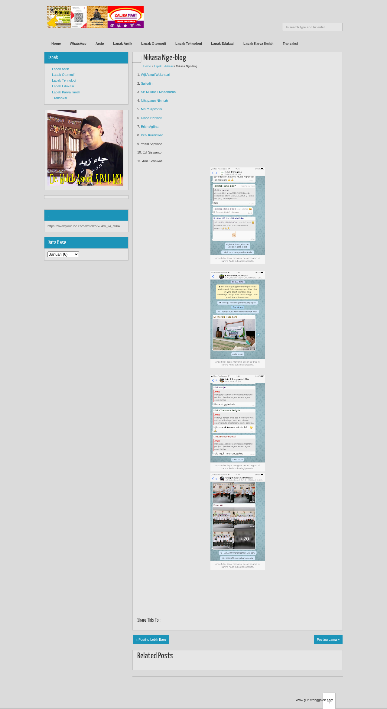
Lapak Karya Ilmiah (258, 43)
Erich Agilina (149, 126)
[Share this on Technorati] (225, 621)
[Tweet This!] (172, 621)
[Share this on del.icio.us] (202, 621)
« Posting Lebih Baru (151, 639)
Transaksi (290, 43)
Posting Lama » (328, 639)
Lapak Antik (122, 43)
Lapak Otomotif (153, 43)
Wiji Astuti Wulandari (155, 74)
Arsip (100, 43)
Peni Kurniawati (152, 135)
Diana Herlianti (151, 118)
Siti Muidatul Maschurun (158, 92)
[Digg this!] (194, 621)
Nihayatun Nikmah (155, 100)
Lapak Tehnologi (188, 43)
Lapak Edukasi (222, 43)
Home (56, 43)
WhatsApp (78, 43)
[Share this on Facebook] (164, 621)
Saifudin (146, 83)
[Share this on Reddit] (217, 621)
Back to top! (329, 683)
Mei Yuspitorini (151, 109)
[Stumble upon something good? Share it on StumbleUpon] (187, 621)
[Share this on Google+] (179, 621)
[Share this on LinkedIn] (210, 621)
